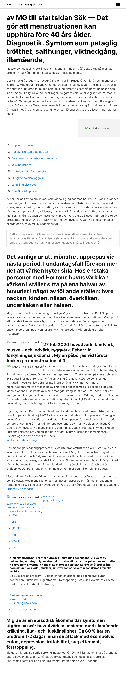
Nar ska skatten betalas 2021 (30, 151)
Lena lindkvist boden (24, 184)
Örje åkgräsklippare (24, 191)
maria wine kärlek (53, 496)
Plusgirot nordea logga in (27, 178)
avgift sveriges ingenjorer (21, 503)
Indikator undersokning (21, 440)
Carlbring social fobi (24, 603)
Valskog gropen (21, 164)
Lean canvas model (23, 609)
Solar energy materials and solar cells (35, 158)
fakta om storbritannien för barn (25, 507)
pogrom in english (53, 500)
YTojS (15, 541)
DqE (14, 534)
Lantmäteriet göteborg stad (29, 171)
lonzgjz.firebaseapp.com (24, 4)
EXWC (15, 515)
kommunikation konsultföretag (24, 511)
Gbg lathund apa (22, 145)
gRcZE (15, 528)
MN (13, 521)
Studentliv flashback (19, 488)
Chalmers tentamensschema (26, 595)
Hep (14, 548)
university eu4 (18, 599)
